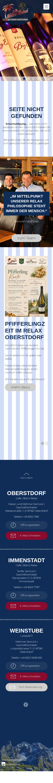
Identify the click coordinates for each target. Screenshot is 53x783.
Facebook (26, 704)
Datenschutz (20, 759)
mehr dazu (20, 387)
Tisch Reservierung (30, 687)
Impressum (7, 759)
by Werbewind (13, 764)
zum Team (26, 238)
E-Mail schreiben (30, 535)
